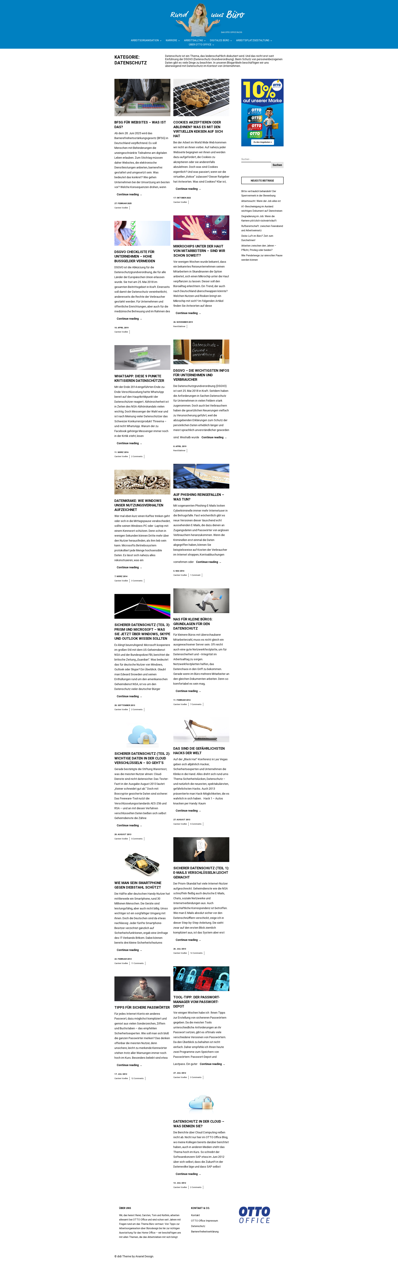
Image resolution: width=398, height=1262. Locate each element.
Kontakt (195, 1215)
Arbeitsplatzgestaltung (252, 40)
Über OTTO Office (200, 44)
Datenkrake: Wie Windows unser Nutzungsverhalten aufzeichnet (138, 505)
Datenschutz (198, 1226)
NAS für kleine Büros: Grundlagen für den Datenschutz (193, 624)
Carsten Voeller (121, 208)
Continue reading (129, 195)
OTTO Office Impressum (204, 1220)
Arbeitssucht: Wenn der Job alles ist (261, 201)
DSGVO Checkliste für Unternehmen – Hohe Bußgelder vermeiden (134, 256)
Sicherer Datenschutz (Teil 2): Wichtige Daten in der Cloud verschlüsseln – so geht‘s (142, 758)
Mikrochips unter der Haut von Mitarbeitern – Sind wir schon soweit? (199, 251)
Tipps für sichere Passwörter (142, 1007)
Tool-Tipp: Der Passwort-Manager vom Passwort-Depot (196, 1001)
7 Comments (195, 704)
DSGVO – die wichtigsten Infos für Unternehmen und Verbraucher (201, 375)
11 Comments (137, 963)
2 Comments (137, 456)
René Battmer (179, 326)
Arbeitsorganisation (145, 40)
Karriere (171, 40)
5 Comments (195, 824)
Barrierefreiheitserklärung (205, 1231)
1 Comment (195, 575)
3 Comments (137, 581)
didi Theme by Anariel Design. (135, 1256)
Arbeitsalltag (193, 40)
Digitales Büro (219, 40)
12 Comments (196, 953)
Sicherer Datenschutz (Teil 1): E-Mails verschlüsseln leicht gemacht (201, 872)
